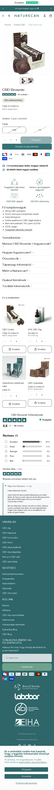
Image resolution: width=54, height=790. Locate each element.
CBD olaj (6, 528)
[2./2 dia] (31, 81)
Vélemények (8, 620)
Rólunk (5, 605)
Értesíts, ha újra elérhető (27, 146)
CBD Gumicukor (10, 537)
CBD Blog (7, 634)
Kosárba (16, 349)
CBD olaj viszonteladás (13, 615)
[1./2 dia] (23, 81)
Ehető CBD (19, 25)
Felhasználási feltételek (13, 624)
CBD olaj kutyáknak (11, 547)
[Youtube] (29, 745)
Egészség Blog (9, 629)
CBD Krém (7, 542)
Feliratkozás (27, 667)
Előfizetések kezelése (12, 574)
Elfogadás (26, 769)
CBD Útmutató (9, 593)
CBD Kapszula (9, 533)
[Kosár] (51, 16)
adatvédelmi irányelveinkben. (33, 762)
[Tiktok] (34, 745)
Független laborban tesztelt (18, 229)
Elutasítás (26, 776)
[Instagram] (24, 745)
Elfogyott (36, 140)
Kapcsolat (7, 588)
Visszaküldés (8, 579)
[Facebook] (19, 745)
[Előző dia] (3, 8)
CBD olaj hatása (9, 561)
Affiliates (6, 610)
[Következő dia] (51, 8)
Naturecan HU (30, 734)
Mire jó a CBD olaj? (11, 557)
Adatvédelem (8, 583)
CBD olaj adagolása (11, 552)
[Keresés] (9, 16)
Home (7, 25)
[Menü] (3, 16)
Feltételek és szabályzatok (27, 739)
